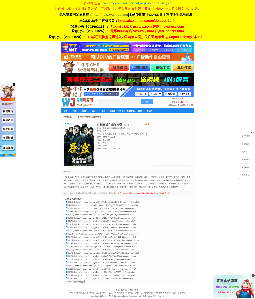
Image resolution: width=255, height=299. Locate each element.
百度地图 (142, 296)
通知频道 (245, 144)
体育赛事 (121, 111)
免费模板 (245, 167)
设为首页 (181, 105)
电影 (75, 111)
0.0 (147, 124)
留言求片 (190, 105)
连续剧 (84, 111)
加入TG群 (246, 136)
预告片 (149, 111)
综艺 (93, 111)
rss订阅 (161, 296)
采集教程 (245, 159)
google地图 (152, 296)
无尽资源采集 (121, 290)
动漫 (103, 111)
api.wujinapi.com (130, 296)
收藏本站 (172, 105)
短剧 (140, 111)
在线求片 (245, 175)
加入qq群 (245, 152)
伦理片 (112, 111)
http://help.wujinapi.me (110, 14)
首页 (66, 111)
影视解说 (131, 111)
